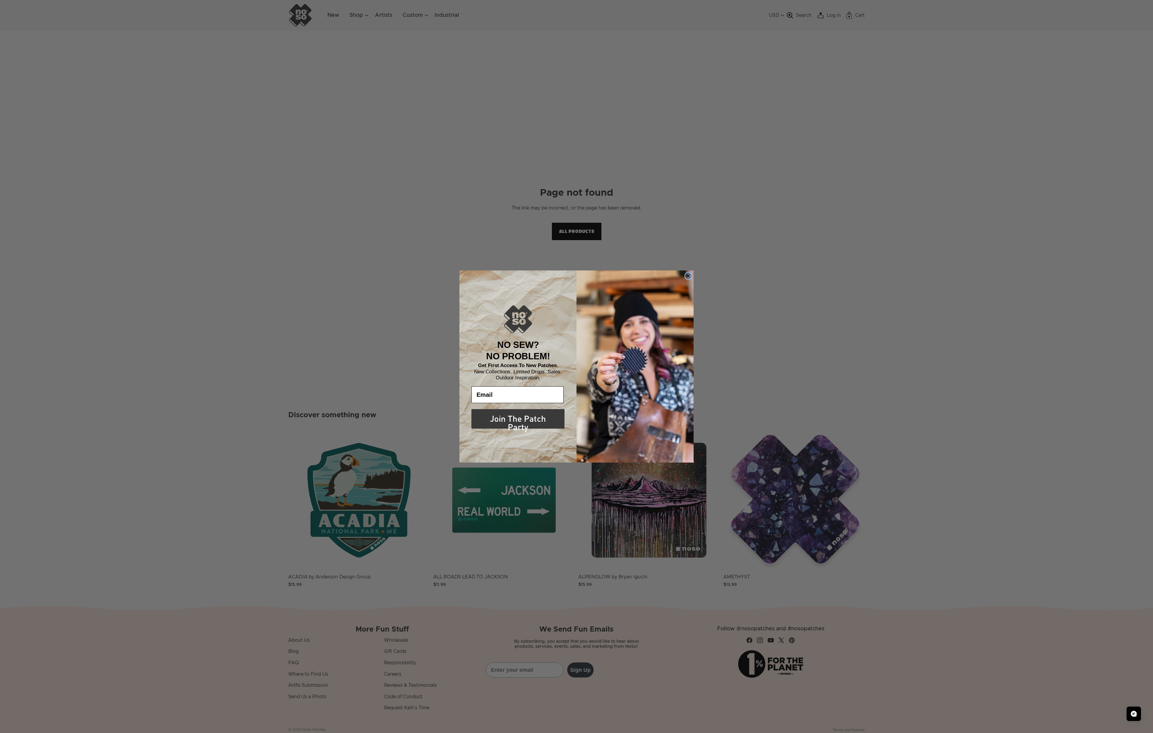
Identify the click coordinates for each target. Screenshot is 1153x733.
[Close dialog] (688, 276)
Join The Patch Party (518, 420)
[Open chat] (1134, 714)
